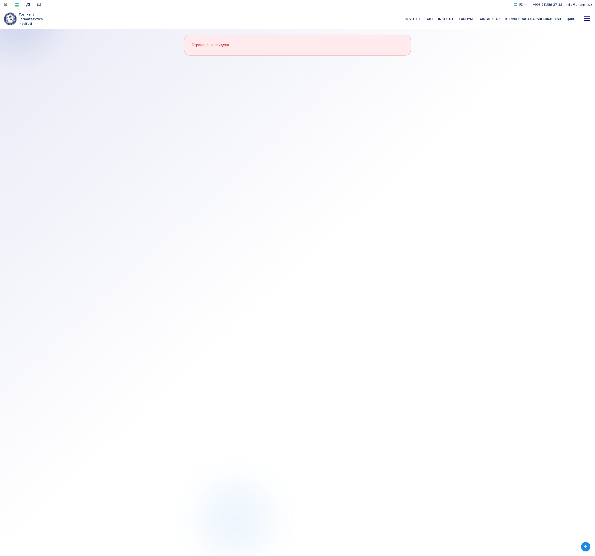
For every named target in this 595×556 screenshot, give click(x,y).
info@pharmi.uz (579, 4)
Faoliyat (466, 19)
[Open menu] (587, 18)
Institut (413, 19)
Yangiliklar (489, 19)
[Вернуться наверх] (585, 546)
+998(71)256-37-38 (547, 4)
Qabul (572, 19)
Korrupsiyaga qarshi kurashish (533, 19)
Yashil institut (440, 19)
